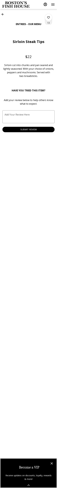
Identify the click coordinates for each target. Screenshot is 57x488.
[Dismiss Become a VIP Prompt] (51, 463)
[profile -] (45, 4)
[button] (3, 14)
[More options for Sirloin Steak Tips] (48, 17)
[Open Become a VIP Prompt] (28, 485)
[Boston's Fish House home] (16, 4)
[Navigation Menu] (53, 4)
